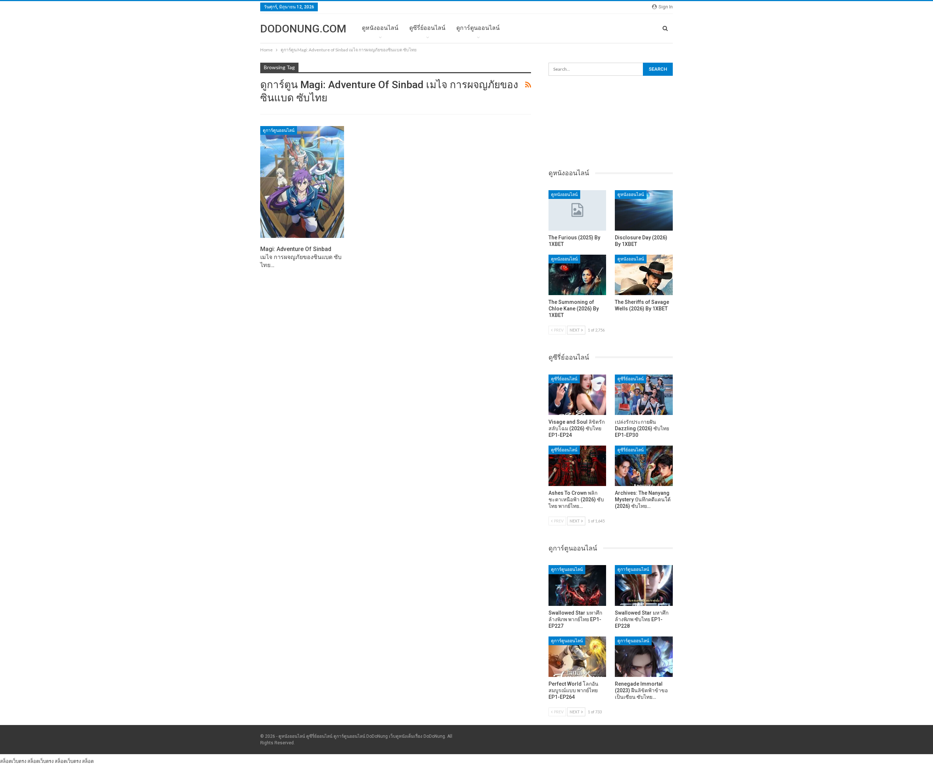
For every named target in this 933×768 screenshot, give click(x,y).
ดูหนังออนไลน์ (380, 27)
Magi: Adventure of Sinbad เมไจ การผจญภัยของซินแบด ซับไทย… (300, 257)
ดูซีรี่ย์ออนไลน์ (427, 27)
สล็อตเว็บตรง (13, 761)
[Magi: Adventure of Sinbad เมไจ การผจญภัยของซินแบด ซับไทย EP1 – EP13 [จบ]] (302, 182)
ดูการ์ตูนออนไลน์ (478, 27)
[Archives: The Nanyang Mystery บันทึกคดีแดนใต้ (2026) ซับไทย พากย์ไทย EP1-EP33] (644, 466)
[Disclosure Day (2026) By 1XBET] (644, 210)
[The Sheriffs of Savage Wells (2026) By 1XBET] (644, 275)
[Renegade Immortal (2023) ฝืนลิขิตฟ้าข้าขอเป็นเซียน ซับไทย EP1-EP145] (644, 656)
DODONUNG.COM (303, 28)
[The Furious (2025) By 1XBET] (577, 210)
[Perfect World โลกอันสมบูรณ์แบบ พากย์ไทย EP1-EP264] (577, 656)
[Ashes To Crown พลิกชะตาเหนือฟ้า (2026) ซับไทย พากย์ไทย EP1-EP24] (577, 466)
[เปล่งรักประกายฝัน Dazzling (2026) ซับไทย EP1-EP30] (644, 395)
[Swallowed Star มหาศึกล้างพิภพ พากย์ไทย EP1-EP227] (577, 585)
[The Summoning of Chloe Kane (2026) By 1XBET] (577, 275)
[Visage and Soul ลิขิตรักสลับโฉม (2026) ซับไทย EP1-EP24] (577, 395)
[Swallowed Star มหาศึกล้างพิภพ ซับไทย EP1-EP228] (644, 585)
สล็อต (88, 761)
